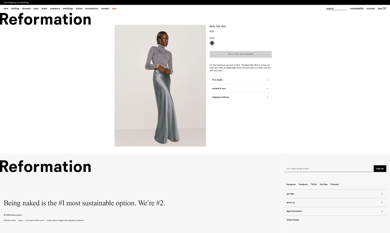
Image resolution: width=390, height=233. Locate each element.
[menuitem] (7, 8)
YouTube (324, 184)
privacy (20, 220)
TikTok (314, 184)
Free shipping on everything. (16, 3)
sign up (380, 168)
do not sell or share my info (35, 220)
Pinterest (335, 184)
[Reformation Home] (195, 19)
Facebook (303, 184)
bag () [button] (382, 8)
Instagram (291, 184)
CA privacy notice (10, 220)
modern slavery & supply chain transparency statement (65, 220)
